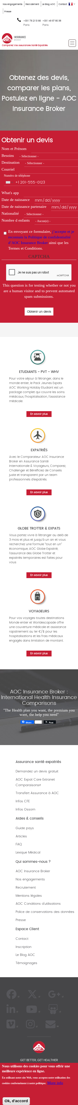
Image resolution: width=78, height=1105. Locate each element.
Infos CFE (23, 801)
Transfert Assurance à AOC (37, 793)
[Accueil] (14, 38)
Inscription (23, 947)
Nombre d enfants (16, 220)
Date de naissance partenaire (24, 206)
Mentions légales (29, 895)
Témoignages (26, 963)
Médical (34, 852)
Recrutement (32, 4)
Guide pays (25, 828)
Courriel (8, 169)
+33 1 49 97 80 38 (51, 21)
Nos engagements (12, 4)
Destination (11, 162)
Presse (7, 12)
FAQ (19, 844)
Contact (62, 4)
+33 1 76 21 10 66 (32, 23)
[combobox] (9, 182)
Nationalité (10, 213)
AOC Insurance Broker (33, 871)
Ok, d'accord (16, 1101)
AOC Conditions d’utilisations (38, 903)
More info (55, 1083)
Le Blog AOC (48, 4)
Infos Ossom (25, 809)
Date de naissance (16, 200)
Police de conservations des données (45, 912)
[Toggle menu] (72, 43)
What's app (10, 193)
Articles (21, 836)
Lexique (21, 852)
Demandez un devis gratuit (37, 771)
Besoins (8, 155)
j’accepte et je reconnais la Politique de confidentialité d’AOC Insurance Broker (41, 237)
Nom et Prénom (14, 149)
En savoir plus (39, 414)
